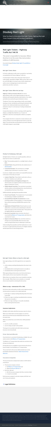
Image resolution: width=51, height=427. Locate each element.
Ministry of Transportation (18, 215)
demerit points (8, 166)
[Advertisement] (25, 18)
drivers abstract (16, 368)
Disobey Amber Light (17, 63)
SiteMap (30, 425)
